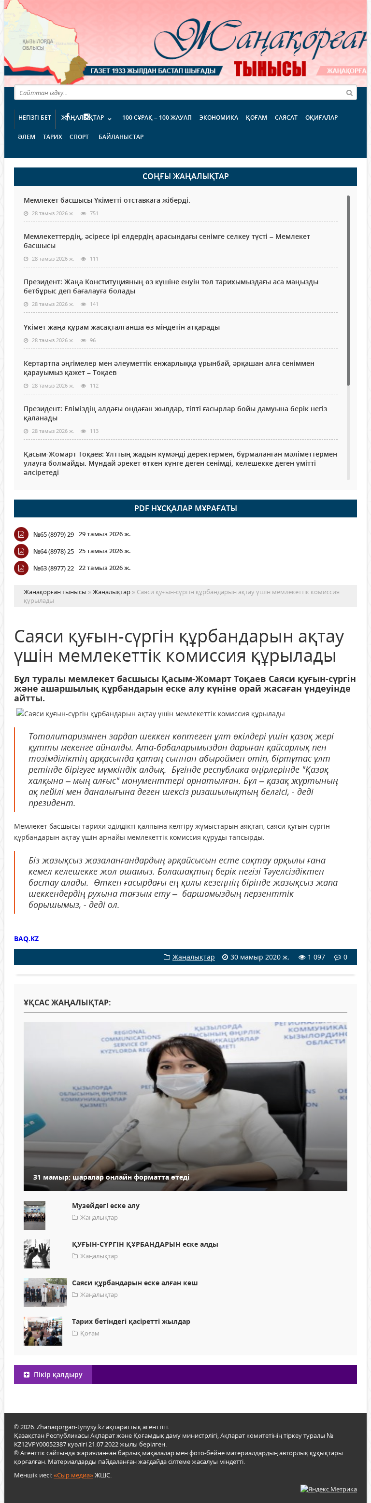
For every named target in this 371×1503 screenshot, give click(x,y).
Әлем (26, 137)
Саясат (286, 117)
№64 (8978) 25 (53, 551)
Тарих (52, 137)
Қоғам (256, 117)
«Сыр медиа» (73, 1475)
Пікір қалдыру (57, 1374)
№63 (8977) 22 (53, 568)
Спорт (79, 137)
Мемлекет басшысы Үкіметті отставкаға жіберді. (107, 200)
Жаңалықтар (82, 117)
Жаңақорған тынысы (221, 42)
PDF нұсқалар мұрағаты (185, 508)
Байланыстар (121, 137)
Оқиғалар (321, 117)
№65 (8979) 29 (53, 534)
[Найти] (349, 92)
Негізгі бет (34, 117)
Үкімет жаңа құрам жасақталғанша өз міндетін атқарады (122, 327)
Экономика (219, 117)
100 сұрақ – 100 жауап (157, 117)
